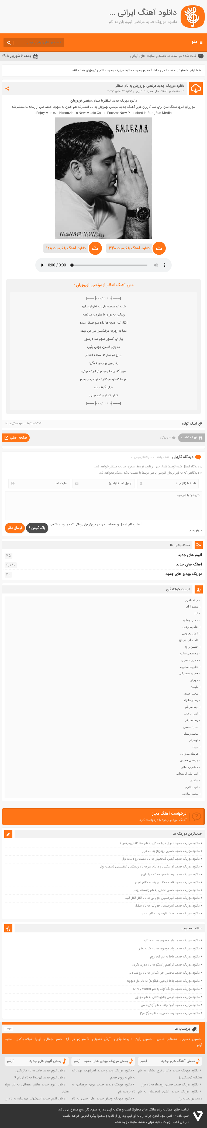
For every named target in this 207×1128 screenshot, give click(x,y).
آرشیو (143, 1061)
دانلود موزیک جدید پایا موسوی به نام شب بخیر (169, 948)
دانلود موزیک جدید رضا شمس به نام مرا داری (170, 874)
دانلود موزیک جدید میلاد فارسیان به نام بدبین (170, 913)
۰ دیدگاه (165, 437)
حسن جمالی (190, 620)
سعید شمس (190, 726)
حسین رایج (191, 646)
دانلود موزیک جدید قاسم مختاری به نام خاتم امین (167, 882)
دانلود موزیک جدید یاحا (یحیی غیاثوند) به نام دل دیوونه (163, 981)
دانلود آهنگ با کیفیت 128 (66, 248)
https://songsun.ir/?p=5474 (23, 424)
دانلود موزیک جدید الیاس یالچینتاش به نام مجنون (167, 997)
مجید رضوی (191, 693)
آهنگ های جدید (146, 70)
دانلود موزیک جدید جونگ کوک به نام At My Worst (166, 989)
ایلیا (196, 613)
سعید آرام (192, 606)
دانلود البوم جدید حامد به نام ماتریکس (40, 1070)
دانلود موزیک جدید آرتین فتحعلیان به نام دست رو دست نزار (161, 859)
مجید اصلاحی (190, 793)
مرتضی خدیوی (189, 760)
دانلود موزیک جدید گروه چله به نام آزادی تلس (170, 1005)
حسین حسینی (189, 660)
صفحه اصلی (168, 70)
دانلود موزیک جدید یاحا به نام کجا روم (175, 956)
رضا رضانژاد (191, 700)
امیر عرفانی (191, 713)
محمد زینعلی (190, 733)
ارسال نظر (15, 528)
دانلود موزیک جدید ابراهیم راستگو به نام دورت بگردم (166, 964)
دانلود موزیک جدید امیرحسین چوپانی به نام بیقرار (167, 905)
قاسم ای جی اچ (188, 639)
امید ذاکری (191, 787)
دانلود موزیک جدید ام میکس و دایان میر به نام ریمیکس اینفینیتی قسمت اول (150, 866)
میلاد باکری (191, 600)
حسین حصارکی (188, 673)
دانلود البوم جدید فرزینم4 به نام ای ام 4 (39, 1077)
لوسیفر (193, 740)
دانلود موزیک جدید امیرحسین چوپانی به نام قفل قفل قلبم (162, 898)
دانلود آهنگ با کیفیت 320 (129, 248)
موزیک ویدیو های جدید (183, 574)
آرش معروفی (190, 633)
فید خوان (154, 1122)
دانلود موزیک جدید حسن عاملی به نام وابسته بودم (166, 890)
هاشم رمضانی (189, 767)
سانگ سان (149, 1109)
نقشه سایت (137, 1122)
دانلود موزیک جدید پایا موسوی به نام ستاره (172, 940)
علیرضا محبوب (189, 666)
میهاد (195, 746)
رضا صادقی (191, 720)
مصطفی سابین (189, 653)
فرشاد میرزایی (189, 753)
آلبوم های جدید (190, 555)
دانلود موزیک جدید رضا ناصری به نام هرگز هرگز (170, 1013)
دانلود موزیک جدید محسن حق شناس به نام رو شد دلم (164, 973)
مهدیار (194, 680)
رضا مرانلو (191, 706)
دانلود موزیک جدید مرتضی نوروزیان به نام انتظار (150, 86)
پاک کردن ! (37, 528)
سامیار (194, 780)
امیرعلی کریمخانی (187, 773)
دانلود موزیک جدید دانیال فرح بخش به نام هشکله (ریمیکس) (160, 843)
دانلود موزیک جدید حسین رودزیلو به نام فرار (171, 851)
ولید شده (121, 1122)
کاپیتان (194, 686)
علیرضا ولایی (190, 626)
